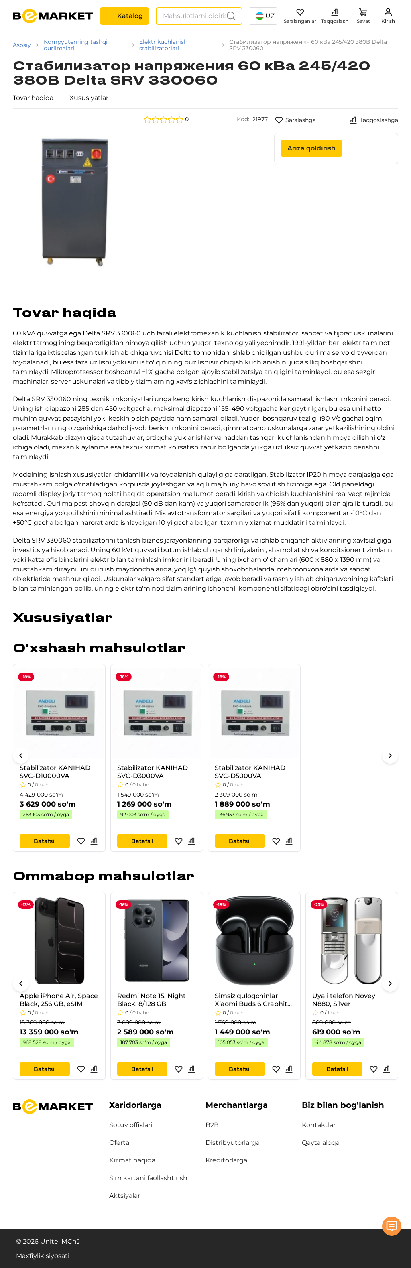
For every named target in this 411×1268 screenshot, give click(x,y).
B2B (212, 1125)
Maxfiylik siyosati (42, 1256)
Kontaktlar (319, 1125)
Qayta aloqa (321, 1142)
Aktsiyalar (124, 1195)
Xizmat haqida (132, 1160)
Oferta (119, 1142)
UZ (270, 16)
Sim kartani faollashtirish (148, 1178)
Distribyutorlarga (233, 1142)
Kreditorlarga (226, 1160)
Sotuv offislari (130, 1125)
